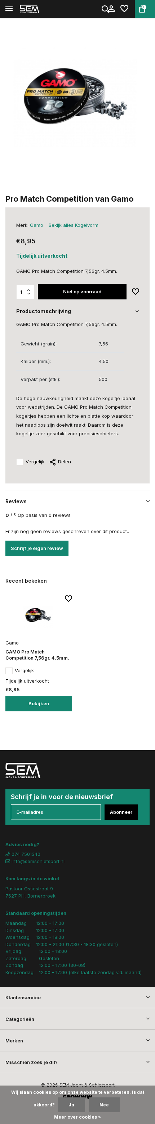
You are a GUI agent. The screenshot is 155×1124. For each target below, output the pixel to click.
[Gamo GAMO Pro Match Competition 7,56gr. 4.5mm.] (38, 616)
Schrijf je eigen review (37, 548)
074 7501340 (25, 854)
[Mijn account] (111, 9)
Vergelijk (35, 461)
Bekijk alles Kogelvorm (73, 225)
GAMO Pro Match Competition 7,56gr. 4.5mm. (37, 655)
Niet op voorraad (82, 291)
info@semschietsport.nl (38, 861)
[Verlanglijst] (124, 9)
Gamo (36, 225)
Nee (104, 1104)
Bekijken (38, 703)
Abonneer (121, 812)
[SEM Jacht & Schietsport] (38, 9)
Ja (71, 1104)
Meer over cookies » (77, 1117)
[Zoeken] (106, 9)
